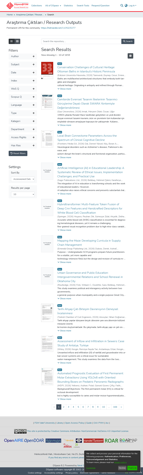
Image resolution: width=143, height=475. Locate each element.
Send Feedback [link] (108, 473)
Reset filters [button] (19, 153)
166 (115, 406)
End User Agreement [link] (89, 473)
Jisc (107, 422)
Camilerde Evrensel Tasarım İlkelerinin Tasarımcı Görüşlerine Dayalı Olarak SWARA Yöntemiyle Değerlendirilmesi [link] (87, 104)
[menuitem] (53, 5)
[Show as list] (12, 41)
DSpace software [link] (54, 469)
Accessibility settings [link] (53, 473)
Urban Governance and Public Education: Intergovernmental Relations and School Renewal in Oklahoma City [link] (90, 277)
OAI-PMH (98, 422)
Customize (90, 468)
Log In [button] (132, 5)
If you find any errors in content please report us (71, 457)
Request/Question (100, 5)
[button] (17, 5)
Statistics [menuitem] (68, 5)
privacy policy (120, 462)
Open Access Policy (74, 422)
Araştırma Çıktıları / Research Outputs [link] (30, 14)
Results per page (20, 188)
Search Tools (83, 5)
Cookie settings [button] (35, 473)
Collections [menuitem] (36, 5)
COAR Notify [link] (135, 472)
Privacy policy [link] (72, 473)
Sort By (15, 172)
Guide (89, 422)
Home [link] (10, 14)
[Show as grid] (17, 41)
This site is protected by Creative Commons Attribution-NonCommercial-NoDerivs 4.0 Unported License (77, 431)
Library (60, 422)
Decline (122, 468)
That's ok (132, 468)
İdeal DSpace (83, 465)
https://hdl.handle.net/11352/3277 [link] (58, 27)
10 (103, 406)
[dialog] (112, 461)
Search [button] (129, 41)
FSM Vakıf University (44, 422)
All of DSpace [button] (52, 5)
